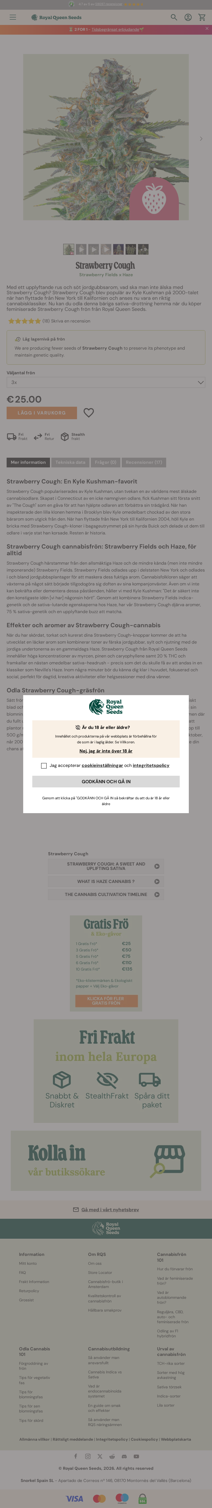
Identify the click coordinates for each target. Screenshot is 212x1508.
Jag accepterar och (109, 765)
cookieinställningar (102, 765)
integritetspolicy (151, 765)
